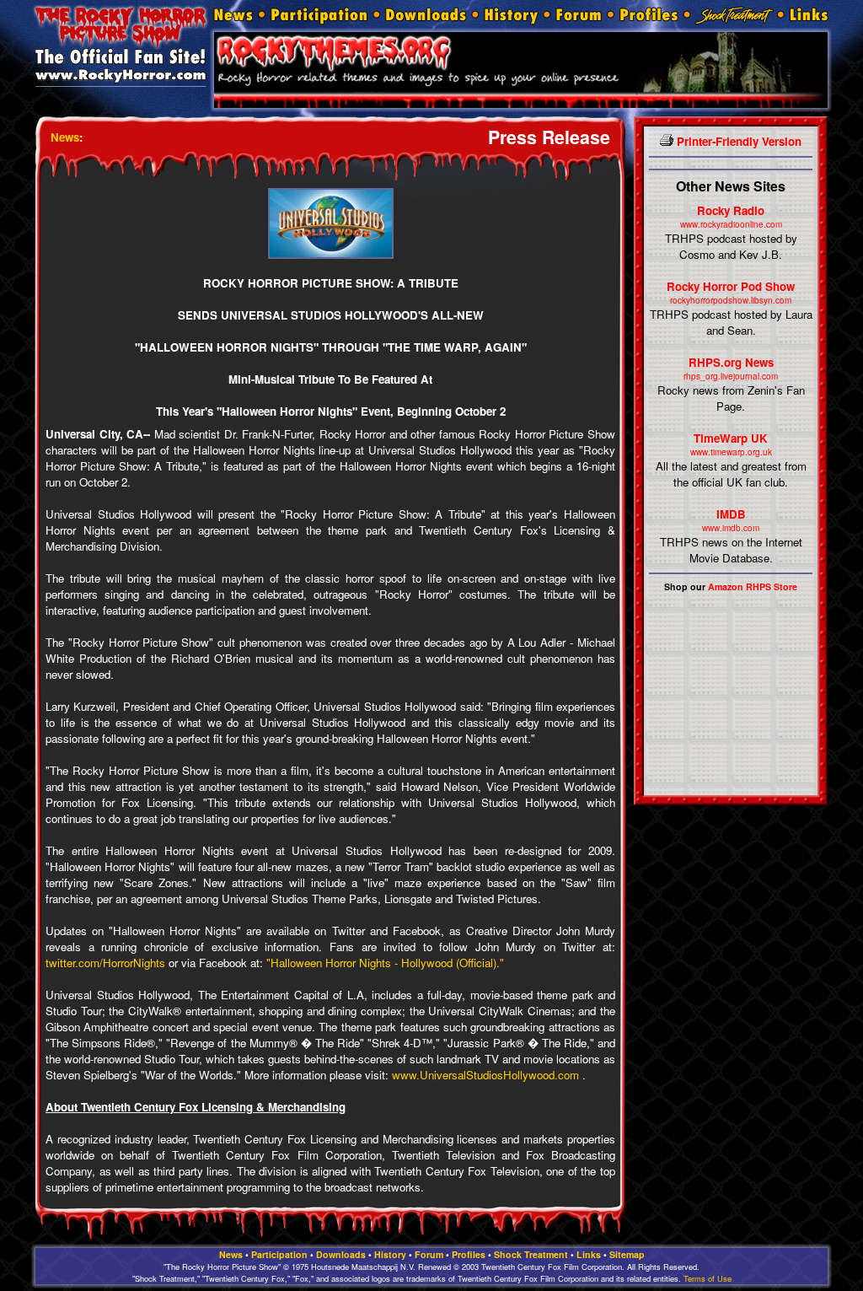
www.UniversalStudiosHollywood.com (485, 1075)
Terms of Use (707, 1278)
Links (588, 1254)
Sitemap (627, 1254)
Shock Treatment (531, 1254)
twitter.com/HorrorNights (105, 963)
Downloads (341, 1254)
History (390, 1254)
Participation (279, 1254)
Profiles (468, 1254)
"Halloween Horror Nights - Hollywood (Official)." (385, 963)
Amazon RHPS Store (752, 586)
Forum (429, 1254)
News (65, 137)
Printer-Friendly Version (737, 141)
